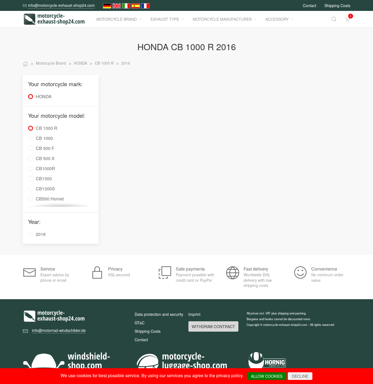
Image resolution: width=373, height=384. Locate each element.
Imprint (194, 314)
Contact (309, 5)
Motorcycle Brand (116, 19)
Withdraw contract (213, 326)
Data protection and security (159, 314)
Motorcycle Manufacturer (222, 19)
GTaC (139, 322)
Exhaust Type (164, 19)
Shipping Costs (337, 5)
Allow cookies (266, 376)
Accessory (277, 19)
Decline (300, 376)
